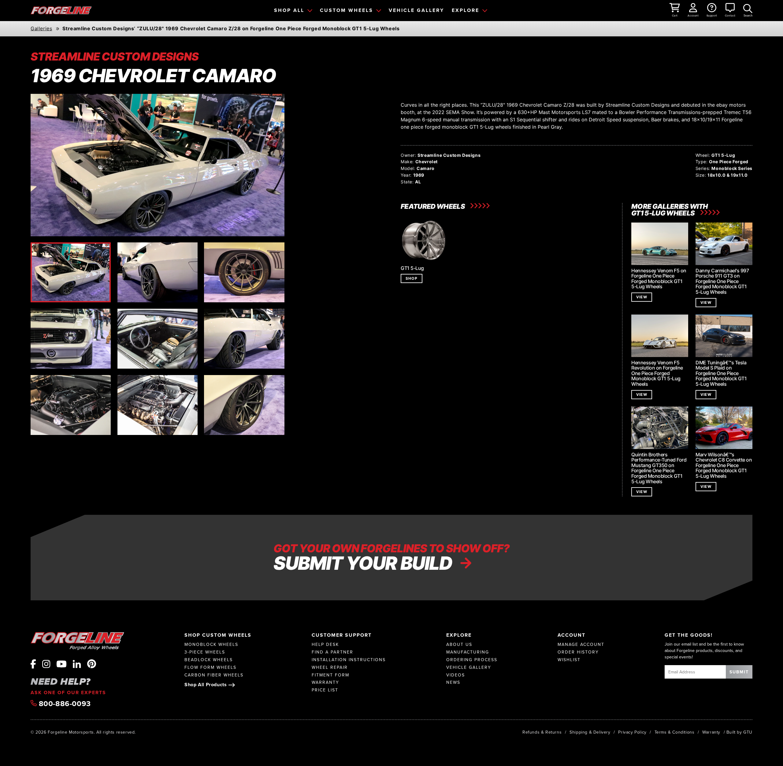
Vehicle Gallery (468, 667)
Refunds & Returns (542, 732)
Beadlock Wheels (208, 659)
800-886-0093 (64, 703)
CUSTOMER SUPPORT (342, 635)
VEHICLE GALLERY (416, 10)
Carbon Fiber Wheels (213, 675)
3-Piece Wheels (204, 652)
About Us (459, 644)
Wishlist (569, 659)
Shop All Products (205, 684)
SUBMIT (739, 672)
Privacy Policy (632, 732)
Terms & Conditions (675, 732)
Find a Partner (332, 652)
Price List (325, 690)
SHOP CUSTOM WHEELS (217, 635)
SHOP (411, 278)
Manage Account (581, 644)
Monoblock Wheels (211, 644)
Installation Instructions (349, 659)
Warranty (325, 682)
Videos (455, 675)
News (453, 682)
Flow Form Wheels (210, 667)
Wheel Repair (330, 667)
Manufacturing (467, 652)
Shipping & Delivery (590, 732)
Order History (578, 652)
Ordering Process (471, 659)
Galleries (41, 28)
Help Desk (325, 644)
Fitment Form (330, 675)
